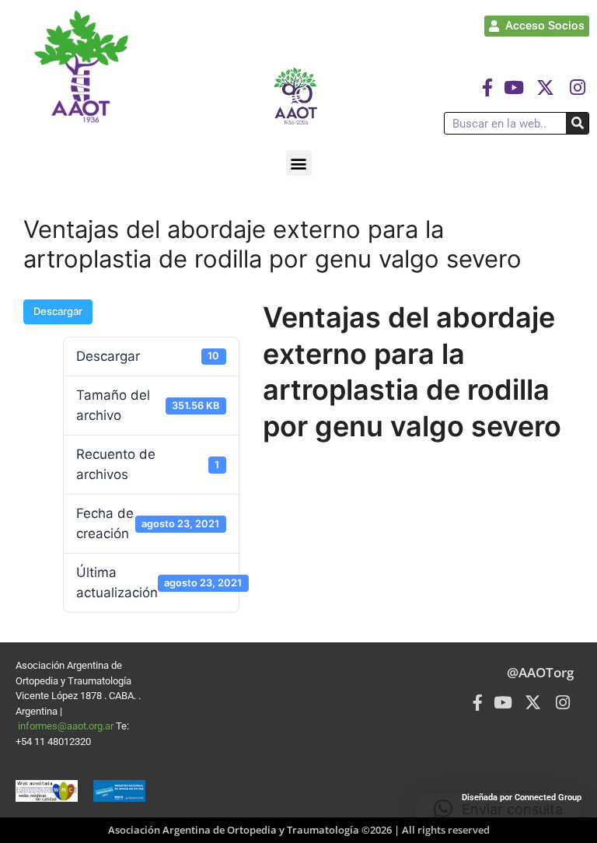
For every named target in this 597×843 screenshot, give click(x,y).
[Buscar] (577, 123)
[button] (299, 163)
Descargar (57, 311)
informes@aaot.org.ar (67, 726)
